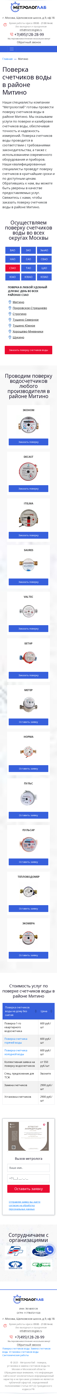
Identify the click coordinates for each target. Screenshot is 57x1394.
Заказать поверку (29, 441)
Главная (7, 59)
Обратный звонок (29, 42)
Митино (18, 302)
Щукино (18, 337)
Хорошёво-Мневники (28, 331)
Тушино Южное (24, 325)
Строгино (19, 314)
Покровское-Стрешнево (30, 308)
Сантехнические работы (15, 1355)
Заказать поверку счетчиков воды (28, 350)
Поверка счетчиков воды (16, 1348)
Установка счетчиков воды (23, 1351)
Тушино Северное (26, 320)
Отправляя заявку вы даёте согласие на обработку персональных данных (24, 1205)
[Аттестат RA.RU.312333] (28, 1136)
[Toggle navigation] (11, 49)
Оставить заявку (28, 721)
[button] (35, 1011)
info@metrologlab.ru (31, 29)
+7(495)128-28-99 (29, 34)
